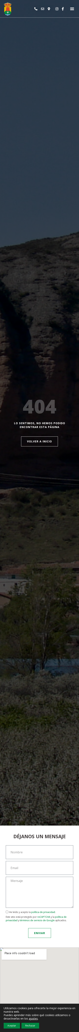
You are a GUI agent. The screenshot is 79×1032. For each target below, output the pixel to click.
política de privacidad (43, 912)
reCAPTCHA (43, 917)
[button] (72, 9)
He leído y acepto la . (36, 916)
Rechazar (30, 1025)
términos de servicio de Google (37, 920)
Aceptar (11, 1025)
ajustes (33, 1018)
